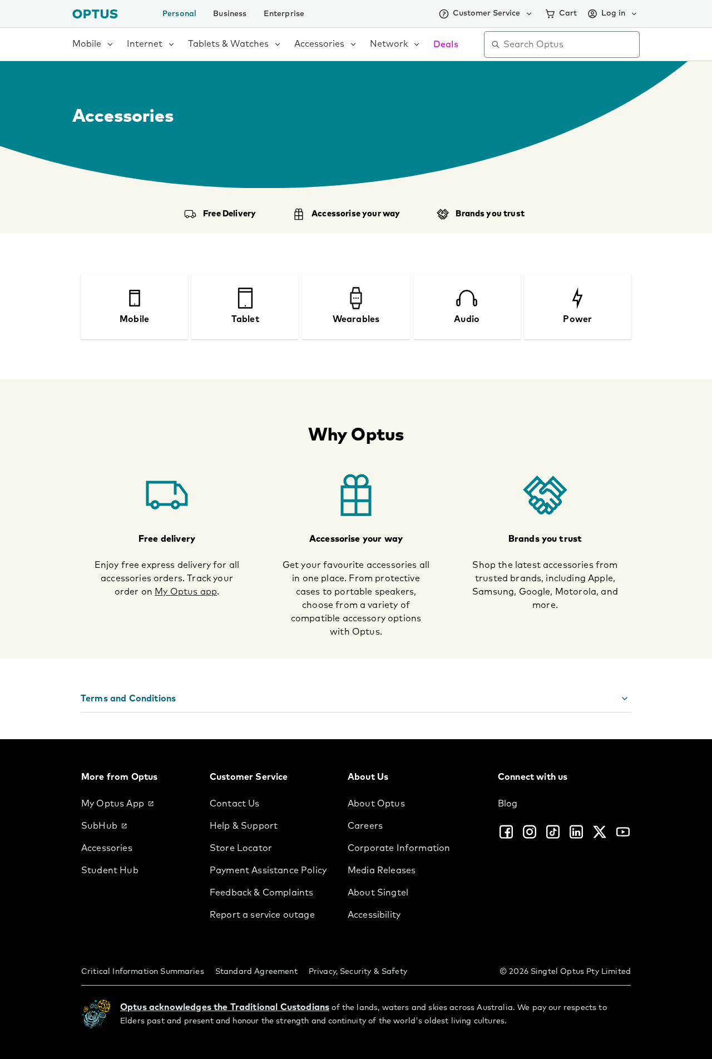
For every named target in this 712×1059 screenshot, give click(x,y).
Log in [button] (613, 13)
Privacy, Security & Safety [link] (358, 972)
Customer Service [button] (486, 13)
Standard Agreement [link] (256, 972)
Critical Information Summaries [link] (142, 972)
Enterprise (284, 14)
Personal (179, 14)
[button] (356, 698)
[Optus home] (95, 13)
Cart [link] (568, 13)
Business (229, 14)
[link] (136, 804)
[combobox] (569, 44)
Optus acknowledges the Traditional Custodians (224, 1007)
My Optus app (186, 591)
